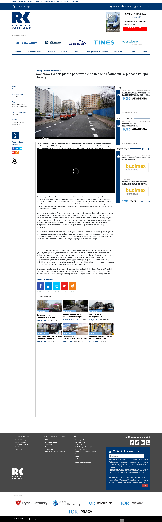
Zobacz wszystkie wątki (82, 503)
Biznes (18, 51)
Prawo (64, 51)
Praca (144, 51)
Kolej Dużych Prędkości (83, 487)
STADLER (78, 485)
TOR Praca (18, 490)
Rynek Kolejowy (20, 480)
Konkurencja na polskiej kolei (86, 492)
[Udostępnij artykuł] (17, 162)
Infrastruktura (34, 51)
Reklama (48, 487)
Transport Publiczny (22, 485)
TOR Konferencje (51, 483)
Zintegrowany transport (97, 51)
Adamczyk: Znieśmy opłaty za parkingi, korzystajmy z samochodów (100, 352)
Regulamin (49, 490)
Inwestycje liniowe (81, 480)
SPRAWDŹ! (135, 17)
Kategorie (28, 6)
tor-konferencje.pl (63, 1)
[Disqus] (76, 400)
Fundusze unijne (81, 490)
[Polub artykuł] (13, 162)
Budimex (78, 497)
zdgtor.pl (75, 1)
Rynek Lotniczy (20, 487)
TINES (77, 499)
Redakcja (48, 485)
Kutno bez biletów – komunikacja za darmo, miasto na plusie (49, 331)
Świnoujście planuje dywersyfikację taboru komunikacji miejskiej (97, 331)
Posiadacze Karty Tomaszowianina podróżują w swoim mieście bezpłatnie (75, 352)
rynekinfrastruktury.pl (35, 1)
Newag (77, 494)
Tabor (76, 51)
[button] (143, 167)
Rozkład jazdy (80, 483)
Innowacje (118, 51)
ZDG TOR (48, 480)
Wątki (132, 51)
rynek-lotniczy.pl (49, 1)
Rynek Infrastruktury (22, 483)
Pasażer (51, 51)
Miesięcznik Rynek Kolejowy (55, 492)
